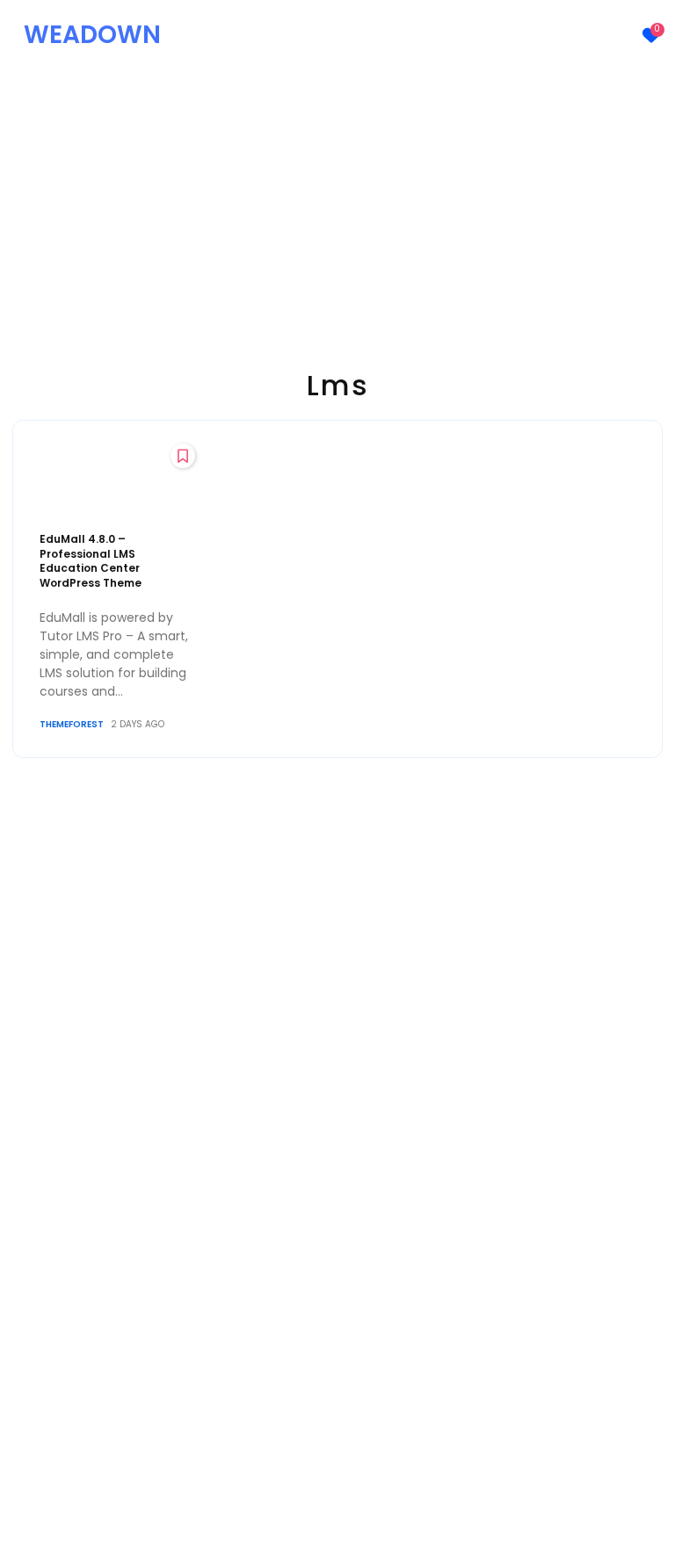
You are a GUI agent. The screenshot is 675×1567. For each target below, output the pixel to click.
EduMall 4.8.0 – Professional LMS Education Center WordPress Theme (91, 560)
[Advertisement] (337, 202)
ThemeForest (72, 725)
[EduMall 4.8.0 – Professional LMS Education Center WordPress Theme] (115, 480)
